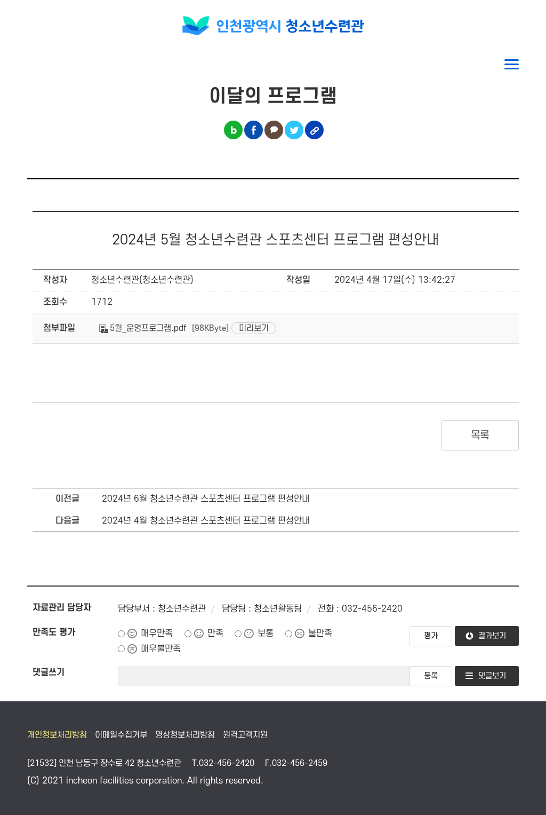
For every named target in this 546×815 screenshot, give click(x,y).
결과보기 (492, 635)
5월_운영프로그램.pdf (147, 328)
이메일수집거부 (121, 735)
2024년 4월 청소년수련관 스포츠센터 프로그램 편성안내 (206, 521)
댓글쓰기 (49, 672)
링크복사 (314, 130)
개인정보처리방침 (57, 735)
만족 (215, 633)
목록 (480, 435)
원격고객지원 (245, 735)
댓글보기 (492, 676)
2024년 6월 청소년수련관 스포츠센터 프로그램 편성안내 (206, 499)
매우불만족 (161, 649)
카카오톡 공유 (273, 130)
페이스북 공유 (253, 130)
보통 (266, 633)
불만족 (320, 633)
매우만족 (157, 633)
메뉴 (511, 64)
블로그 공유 (233, 130)
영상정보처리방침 (185, 735)
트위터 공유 (294, 130)
